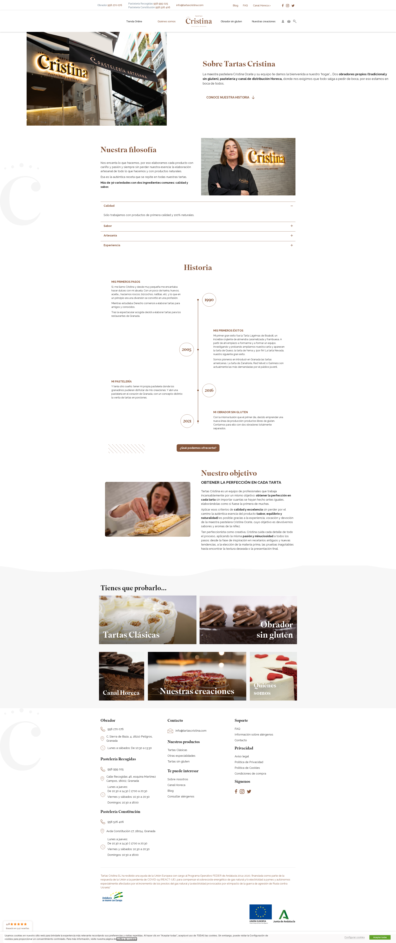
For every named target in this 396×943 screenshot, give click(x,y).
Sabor (108, 225)
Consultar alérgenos (181, 796)
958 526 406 (116, 821)
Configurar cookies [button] (354, 937)
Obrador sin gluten (231, 21)
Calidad (109, 205)
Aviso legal (242, 756)
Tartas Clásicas (177, 750)
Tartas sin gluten (178, 761)
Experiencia (112, 245)
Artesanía (110, 235)
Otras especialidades (181, 755)
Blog (235, 5)
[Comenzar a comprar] (288, 21)
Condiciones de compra (250, 773)
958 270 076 (116, 729)
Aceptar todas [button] (380, 937)
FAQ (245, 5)
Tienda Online (134, 21)
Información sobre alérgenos (254, 734)
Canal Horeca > (262, 5)
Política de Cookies (247, 767)
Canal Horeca (176, 785)
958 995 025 (116, 769)
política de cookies (127, 939)
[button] (295, 21)
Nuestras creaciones (263, 21)
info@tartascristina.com (189, 5)
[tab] (198, 206)
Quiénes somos (167, 21)
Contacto (241, 740)
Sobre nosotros (178, 779)
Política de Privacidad (249, 762)
